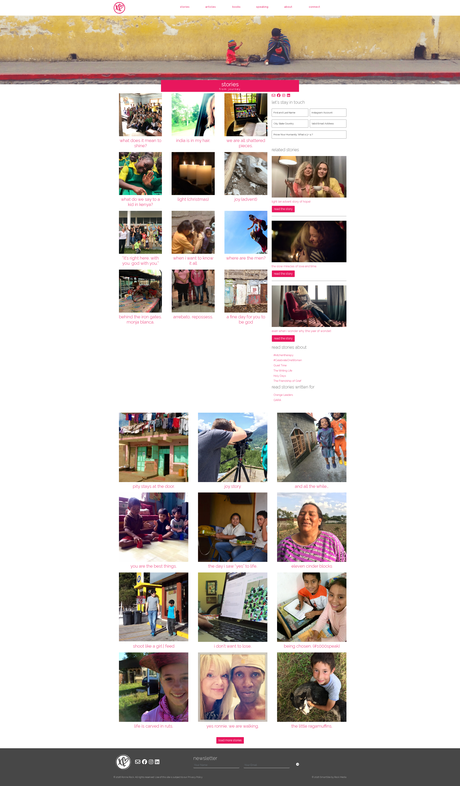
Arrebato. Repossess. (193, 316)
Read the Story (283, 209)
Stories (185, 6)
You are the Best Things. (153, 566)
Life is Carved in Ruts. (153, 726)
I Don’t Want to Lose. (233, 646)
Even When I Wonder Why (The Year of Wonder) (301, 331)
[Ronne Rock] (123, 8)
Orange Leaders (283, 395)
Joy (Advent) (245, 199)
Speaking (262, 6)
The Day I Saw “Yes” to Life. (232, 566)
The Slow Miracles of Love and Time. (294, 266)
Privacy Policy (195, 777)
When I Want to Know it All (193, 260)
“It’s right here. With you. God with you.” (140, 260)
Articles (210, 6)
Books (236, 6)
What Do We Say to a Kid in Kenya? (140, 202)
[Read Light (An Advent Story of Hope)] (309, 176)
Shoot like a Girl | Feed (153, 646)
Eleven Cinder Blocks (311, 566)
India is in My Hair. (193, 140)
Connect (314, 6)
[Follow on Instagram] (283, 95)
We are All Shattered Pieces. (245, 143)
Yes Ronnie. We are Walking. (232, 726)
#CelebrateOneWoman (287, 360)
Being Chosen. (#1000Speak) (312, 646)
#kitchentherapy (283, 355)
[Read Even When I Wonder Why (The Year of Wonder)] (309, 306)
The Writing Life (282, 370)
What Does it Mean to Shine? (140, 143)
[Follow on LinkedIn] (288, 95)
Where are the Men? (246, 258)
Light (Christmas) (193, 199)
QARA (277, 400)
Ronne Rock (127, 777)
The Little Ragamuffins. (311, 726)
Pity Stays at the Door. (154, 486)
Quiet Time (280, 365)
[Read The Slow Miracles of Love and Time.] (309, 241)
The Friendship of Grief (287, 380)
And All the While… (312, 486)
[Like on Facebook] (278, 95)
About (288, 6)
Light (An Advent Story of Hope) (291, 201)
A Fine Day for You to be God (246, 319)
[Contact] (273, 95)
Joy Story (232, 486)
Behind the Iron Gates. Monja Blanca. (140, 319)
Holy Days (279, 375)
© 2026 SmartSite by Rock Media (329, 777)
